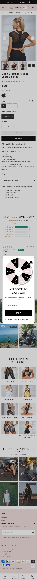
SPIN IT (18, 313)
